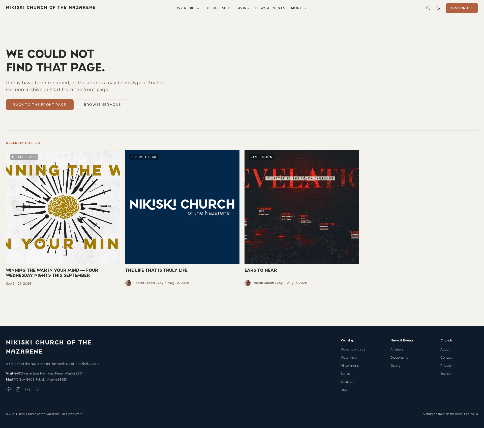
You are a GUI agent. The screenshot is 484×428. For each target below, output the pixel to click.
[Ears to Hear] (302, 218)
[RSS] (37, 389)
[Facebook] (8, 389)
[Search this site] (428, 8)
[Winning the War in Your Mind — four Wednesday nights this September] (63, 218)
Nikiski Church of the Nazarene (51, 8)
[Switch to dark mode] (438, 8)
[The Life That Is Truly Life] (182, 218)
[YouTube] (27, 389)
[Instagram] (18, 389)
